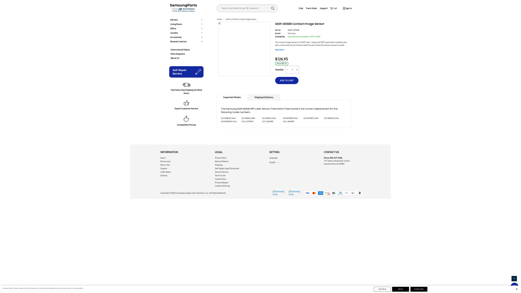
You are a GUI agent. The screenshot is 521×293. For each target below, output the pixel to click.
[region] (260, 289)
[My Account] (343, 8)
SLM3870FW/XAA (229, 121)
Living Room (176, 24)
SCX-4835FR (288, 121)
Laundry (174, 32)
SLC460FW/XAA (331, 118)
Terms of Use (220, 175)
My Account (165, 161)
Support (324, 8)
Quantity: (279, 69)
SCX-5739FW (247, 121)
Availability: (280, 36)
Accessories (176, 37)
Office (173, 28)
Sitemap (163, 175)
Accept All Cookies (419, 289)
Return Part (165, 165)
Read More (279, 49)
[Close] (517, 289)
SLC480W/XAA (269, 118)
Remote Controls (178, 41)
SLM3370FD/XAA (311, 118)
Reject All (400, 289)
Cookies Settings (382, 289)
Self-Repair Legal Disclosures (227, 168)
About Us (175, 58)
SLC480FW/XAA (228, 118)
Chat (301, 8)
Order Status (165, 172)
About (163, 158)
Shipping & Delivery (264, 97)
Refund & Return (222, 161)
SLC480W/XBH (248, 118)
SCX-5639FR (267, 121)
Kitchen (174, 19)
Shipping (219, 165)
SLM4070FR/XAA (290, 118)
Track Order (311, 8)
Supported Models (232, 97)
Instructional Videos (180, 49)
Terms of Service (221, 172)
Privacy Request (221, 182)
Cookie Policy (220, 179)
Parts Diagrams (178, 53)
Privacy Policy (221, 158)
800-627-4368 (336, 158)
